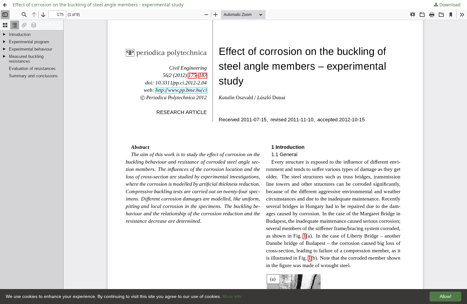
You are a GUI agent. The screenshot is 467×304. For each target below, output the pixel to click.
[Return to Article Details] (5, 5)
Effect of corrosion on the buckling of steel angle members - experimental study (98, 5)
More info (231, 296)
